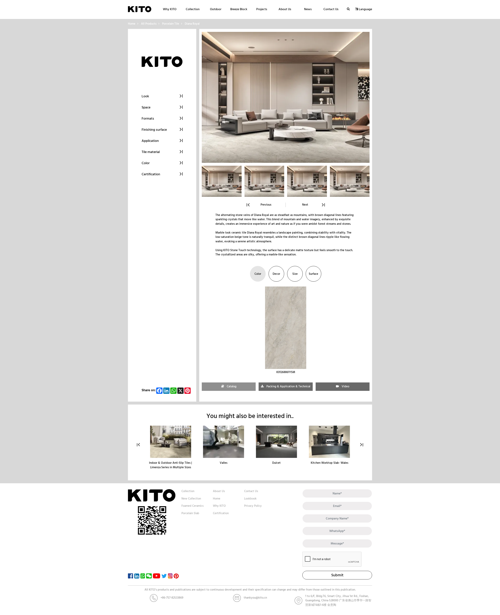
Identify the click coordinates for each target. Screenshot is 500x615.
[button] (361, 444)
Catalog (231, 386)
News (308, 9)
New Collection (191, 498)
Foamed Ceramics (192, 505)
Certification (221, 513)
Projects (261, 9)
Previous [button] (266, 205)
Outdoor (215, 9)
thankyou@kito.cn (255, 597)
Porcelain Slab (190, 513)
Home (131, 23)
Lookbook (250, 498)
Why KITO (169, 9)
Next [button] (305, 205)
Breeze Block (238, 9)
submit (337, 575)
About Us (285, 9)
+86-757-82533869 (172, 597)
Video (345, 386)
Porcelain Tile (170, 23)
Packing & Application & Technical (288, 386)
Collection (193, 9)
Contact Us (330, 9)
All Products (148, 23)
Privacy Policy (253, 505)
